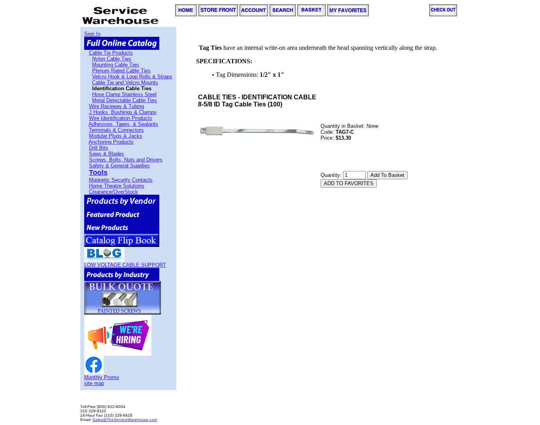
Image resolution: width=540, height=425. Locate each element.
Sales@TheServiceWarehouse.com (125, 419)
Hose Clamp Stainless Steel (124, 94)
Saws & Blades (106, 154)
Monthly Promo (101, 377)
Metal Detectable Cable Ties (124, 100)
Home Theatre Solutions (116, 186)
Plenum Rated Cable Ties (121, 71)
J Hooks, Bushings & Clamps (123, 112)
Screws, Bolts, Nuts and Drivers (125, 160)
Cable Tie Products (111, 53)
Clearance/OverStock (113, 192)
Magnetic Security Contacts (121, 180)
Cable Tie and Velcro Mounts (125, 82)
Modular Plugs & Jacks (115, 136)
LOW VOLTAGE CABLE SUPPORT (125, 265)
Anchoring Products (111, 142)
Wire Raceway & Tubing (116, 106)
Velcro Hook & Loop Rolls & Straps (132, 77)
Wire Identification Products (120, 118)
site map (94, 383)
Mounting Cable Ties (115, 65)
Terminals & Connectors (116, 130)
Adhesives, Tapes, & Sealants (123, 124)
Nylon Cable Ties (111, 59)
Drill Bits (98, 148)
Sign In (92, 34)
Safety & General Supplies (119, 166)
